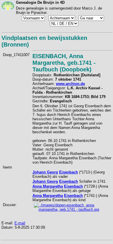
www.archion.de (70, 84)
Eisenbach (68, 172)
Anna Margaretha (47, 186)
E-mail (19, 223)
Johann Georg (45, 172)
